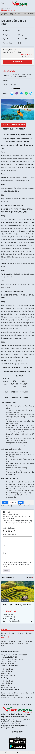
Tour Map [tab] (20, 129)
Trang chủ (4, 13)
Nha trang (29, 633)
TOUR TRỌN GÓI (14, 13)
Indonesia (12, 643)
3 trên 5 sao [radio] (9, 531)
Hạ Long (20, 633)
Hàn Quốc (4, 643)
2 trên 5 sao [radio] (6, 531)
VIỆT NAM (23, 13)
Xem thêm (29, 577)
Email (5, 553)
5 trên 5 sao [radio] (14, 531)
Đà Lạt (3, 633)
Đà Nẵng (12, 633)
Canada (12, 641)
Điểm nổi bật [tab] (8, 129)
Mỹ (27, 643)
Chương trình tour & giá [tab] (14, 125)
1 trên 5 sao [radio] (4, 531)
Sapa (3, 635)
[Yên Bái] (17, 591)
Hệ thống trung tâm (8, 675)
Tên (4, 546)
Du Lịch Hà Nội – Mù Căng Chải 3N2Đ (17, 605)
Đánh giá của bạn (9, 528)
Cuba (19, 641)
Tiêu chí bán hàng (7, 671)
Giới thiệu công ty (7, 669)
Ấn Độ (3, 641)
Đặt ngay (18, 62)
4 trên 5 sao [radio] (11, 531)
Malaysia (20, 643)
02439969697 (15, 89)
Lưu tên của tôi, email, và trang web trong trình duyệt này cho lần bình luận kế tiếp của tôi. (17, 564)
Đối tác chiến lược (7, 673)
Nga (2, 646)
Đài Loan (29, 641)
